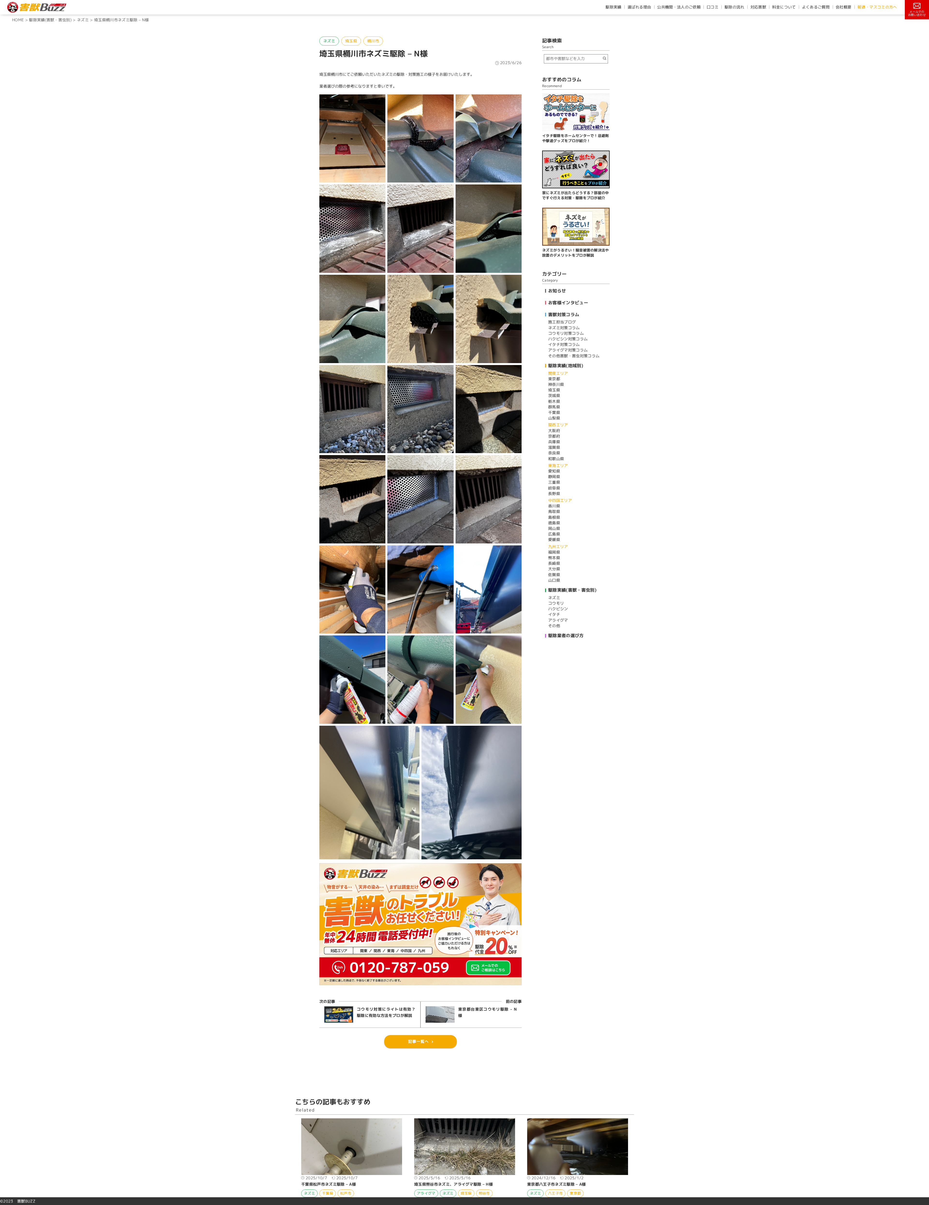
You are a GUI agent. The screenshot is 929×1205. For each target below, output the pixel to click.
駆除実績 (613, 7)
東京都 (554, 378)
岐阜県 (554, 488)
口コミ (713, 7)
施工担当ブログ (562, 322)
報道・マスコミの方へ (877, 7)
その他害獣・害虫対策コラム (573, 355)
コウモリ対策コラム (566, 333)
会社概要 (843, 7)
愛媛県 (554, 539)
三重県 (554, 482)
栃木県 (554, 401)
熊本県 (554, 557)
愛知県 (554, 471)
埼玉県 (351, 41)
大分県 (554, 569)
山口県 (554, 580)
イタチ (554, 614)
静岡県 (554, 476)
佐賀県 (554, 574)
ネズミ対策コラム (564, 327)
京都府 (554, 436)
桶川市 (373, 41)
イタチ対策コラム (564, 344)
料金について (784, 7)
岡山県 (554, 528)
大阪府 (554, 430)
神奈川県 (556, 384)
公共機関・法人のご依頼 (679, 7)
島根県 (554, 517)
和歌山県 (556, 458)
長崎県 (554, 563)
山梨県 (554, 418)
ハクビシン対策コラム (568, 339)
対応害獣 (758, 7)
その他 (554, 625)
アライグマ (558, 620)
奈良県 (554, 453)
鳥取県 (554, 511)
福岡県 (554, 552)
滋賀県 (554, 447)
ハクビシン (558, 608)
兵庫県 (554, 441)
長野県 (554, 493)
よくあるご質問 (816, 7)
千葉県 (554, 412)
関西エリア (558, 424)
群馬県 (554, 407)
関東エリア (558, 373)
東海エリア (558, 465)
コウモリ (556, 603)
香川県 (554, 506)
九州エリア (558, 546)
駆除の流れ (734, 7)
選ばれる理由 (639, 7)
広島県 (554, 534)
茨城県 (554, 395)
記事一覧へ (418, 1041)
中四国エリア (560, 500)
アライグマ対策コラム (568, 350)
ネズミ (329, 41)
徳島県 (554, 523)
